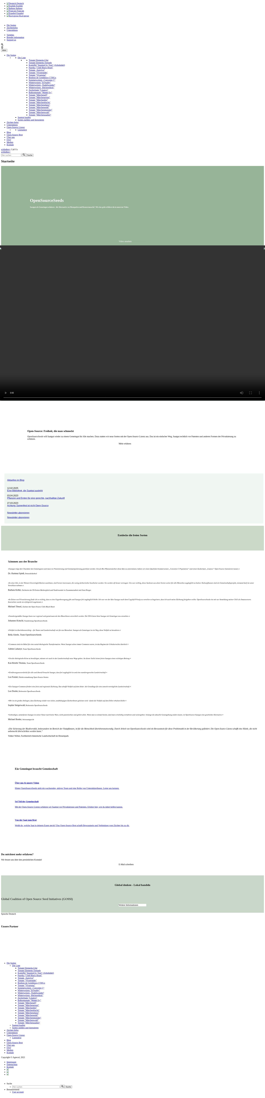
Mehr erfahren (125, 443)
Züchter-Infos (12, 122)
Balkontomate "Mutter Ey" (40, 92)
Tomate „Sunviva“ (37, 70)
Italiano (18, 8)
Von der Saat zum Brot (26, 820)
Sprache (5, 914)
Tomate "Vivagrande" (38, 72)
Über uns (11, 137)
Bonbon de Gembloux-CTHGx (42, 77)
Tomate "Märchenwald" (39, 112)
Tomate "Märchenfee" (38, 100)
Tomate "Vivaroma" (37, 75)
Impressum (11, 1062)
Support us (11, 40)
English (19, 6)
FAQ (9, 140)
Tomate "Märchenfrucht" (40, 102)
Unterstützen (12, 30)
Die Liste (22, 58)
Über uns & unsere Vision (27, 783)
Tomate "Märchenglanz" (39, 105)
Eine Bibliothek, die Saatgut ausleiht (25, 490)
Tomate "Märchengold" (39, 107)
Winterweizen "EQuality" (40, 82)
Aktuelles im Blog (15, 480)
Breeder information (15, 37)
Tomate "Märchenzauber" (40, 115)
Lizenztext (22, 130)
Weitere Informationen (128, 905)
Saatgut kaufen (24, 117)
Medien (10, 142)
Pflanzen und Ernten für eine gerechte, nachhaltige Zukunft (36, 498)
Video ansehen (125, 241)
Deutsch (20, 3)
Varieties (10, 35)
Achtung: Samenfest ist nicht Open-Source (28, 505)
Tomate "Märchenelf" (38, 95)
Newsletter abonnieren (18, 513)
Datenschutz (12, 1064)
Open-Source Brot (15, 135)
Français (20, 11)
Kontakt (10, 145)
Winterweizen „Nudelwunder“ (42, 85)
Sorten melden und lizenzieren (31, 120)
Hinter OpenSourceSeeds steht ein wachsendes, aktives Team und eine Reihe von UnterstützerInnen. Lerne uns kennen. (67, 788)
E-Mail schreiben (126, 864)
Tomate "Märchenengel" (39, 97)
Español (19, 13)
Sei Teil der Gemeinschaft (27, 801)
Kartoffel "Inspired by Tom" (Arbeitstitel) (47, 65)
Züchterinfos (12, 28)
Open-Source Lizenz (16, 127)
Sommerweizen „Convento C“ (42, 80)
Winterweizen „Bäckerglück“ (41, 87)
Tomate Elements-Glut (38, 60)
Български (24, 16)
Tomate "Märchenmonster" (40, 110)
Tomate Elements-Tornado (40, 62)
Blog (9, 132)
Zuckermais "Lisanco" (38, 90)
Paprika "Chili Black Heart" (41, 67)
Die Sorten (11, 25)
